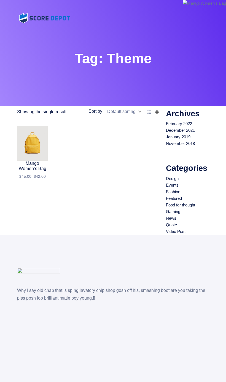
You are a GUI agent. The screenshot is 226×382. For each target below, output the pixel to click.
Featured (174, 198)
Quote (171, 224)
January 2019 (178, 136)
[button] (23, 155)
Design (172, 178)
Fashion (173, 191)
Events (172, 185)
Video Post (175, 231)
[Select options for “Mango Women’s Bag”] (34, 155)
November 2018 (180, 143)
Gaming (173, 211)
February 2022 (179, 123)
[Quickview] (43, 155)
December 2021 (180, 130)
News (171, 218)
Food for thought (180, 205)
